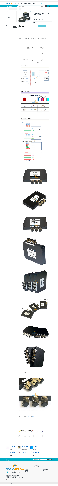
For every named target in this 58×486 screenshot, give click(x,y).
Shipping (26, 470)
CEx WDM (33, 416)
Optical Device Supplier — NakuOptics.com (11, 0)
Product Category (36, 466)
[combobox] (27, 6)
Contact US (35, 0)
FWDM (28, 416)
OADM (9, 20)
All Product (25, 3)
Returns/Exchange (27, 471)
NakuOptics (8, 483)
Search (7, 25)
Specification (38, 33)
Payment (26, 469)
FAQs (34, 467)
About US (40, 0)
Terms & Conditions (36, 465)
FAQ (43, 470)
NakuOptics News (45, 468)
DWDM (9, 17)
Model (34, 22)
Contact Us (26, 468)
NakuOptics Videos (45, 469)
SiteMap (35, 468)
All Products (44, 471)
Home (18, 3)
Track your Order (45, 0)
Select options (25, 436)
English (31, 0)
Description (32, 33)
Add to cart (42, 25)
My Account (50, 0)
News (21, 3)
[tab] (32, 33)
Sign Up (50, 459)
